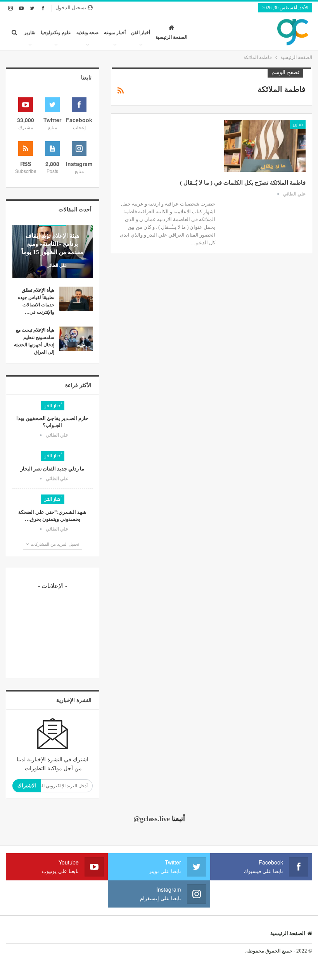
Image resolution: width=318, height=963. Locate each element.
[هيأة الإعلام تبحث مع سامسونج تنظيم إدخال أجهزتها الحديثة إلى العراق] (76, 339)
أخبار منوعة (115, 32)
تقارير (29, 32)
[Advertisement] (52, 633)
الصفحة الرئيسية (171, 37)
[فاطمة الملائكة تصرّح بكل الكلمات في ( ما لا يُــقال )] (265, 146)
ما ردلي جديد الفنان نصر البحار (52, 469)
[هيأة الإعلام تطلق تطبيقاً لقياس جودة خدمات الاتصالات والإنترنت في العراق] (76, 299)
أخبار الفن (140, 32)
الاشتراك (26, 785)
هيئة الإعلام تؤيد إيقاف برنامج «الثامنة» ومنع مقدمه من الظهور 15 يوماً (52, 244)
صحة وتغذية (87, 32)
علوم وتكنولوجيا (56, 32)
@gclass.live (151, 819)
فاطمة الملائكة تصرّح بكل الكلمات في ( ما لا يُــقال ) (243, 183)
